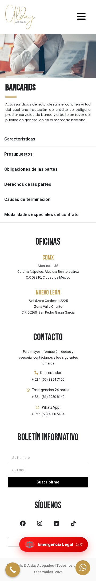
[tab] (48, 139)
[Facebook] (23, 523)
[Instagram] (40, 523)
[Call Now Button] (12, 569)
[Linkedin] (56, 523)
